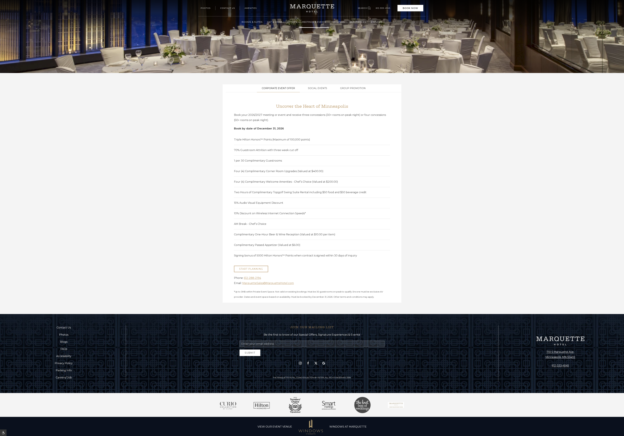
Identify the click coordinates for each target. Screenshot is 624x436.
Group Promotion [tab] (353, 88)
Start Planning (251, 268)
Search (362, 8)
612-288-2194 (252, 277)
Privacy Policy (64, 363)
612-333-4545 (383, 8)
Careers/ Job (64, 377)
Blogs (63, 341)
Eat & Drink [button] (274, 22)
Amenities (251, 8)
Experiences (358, 22)
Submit (250, 352)
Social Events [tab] (317, 88)
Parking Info (64, 370)
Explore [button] (376, 22)
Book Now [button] (410, 8)
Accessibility (63, 356)
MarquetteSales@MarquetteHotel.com (268, 283)
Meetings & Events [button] (314, 22)
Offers (292, 22)
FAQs (63, 349)
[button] (3, 433)
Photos (205, 8)
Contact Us (227, 8)
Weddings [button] (338, 22)
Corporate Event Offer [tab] (278, 88)
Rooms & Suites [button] (252, 22)
